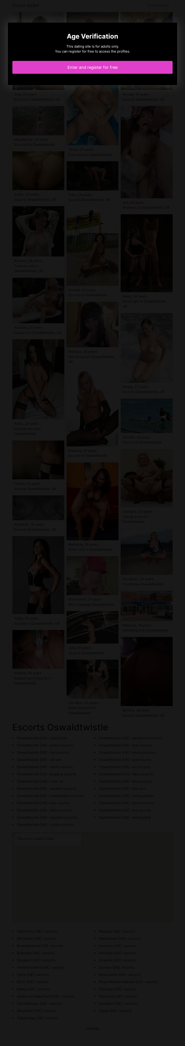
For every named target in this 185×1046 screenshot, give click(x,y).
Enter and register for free (92, 67)
